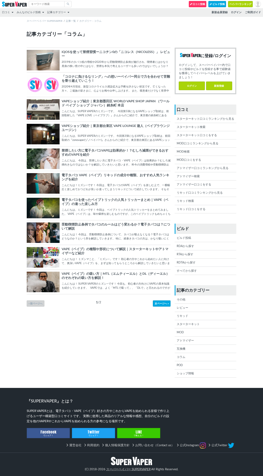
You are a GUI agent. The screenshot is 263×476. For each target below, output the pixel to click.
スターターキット (188, 324)
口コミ (6, 12)
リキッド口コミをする (191, 209)
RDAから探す (185, 246)
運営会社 (75, 445)
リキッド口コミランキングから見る (200, 192)
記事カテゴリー (56, 12)
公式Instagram (190, 445)
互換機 (181, 348)
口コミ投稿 (198, 4)
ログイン (192, 86)
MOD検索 (183, 151)
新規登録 (219, 86)
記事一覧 (71, 21)
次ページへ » (162, 303)
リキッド (182, 316)
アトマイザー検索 (188, 176)
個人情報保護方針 (117, 445)
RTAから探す (185, 254)
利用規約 (93, 445)
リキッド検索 (185, 201)
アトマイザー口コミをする (194, 184)
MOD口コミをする (189, 160)
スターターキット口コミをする (197, 135)
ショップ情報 (185, 373)
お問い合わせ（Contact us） (154, 445)
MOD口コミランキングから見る (197, 143)
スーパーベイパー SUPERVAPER (44, 21)
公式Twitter (219, 445)
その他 (181, 299)
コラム (181, 357)
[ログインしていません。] (258, 4)
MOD (180, 332)
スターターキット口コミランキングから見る (205, 118)
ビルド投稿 (218, 4)
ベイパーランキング (240, 4)
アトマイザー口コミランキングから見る (202, 168)
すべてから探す (187, 270)
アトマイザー (185, 340)
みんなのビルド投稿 (29, 12)
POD (180, 365)
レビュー (182, 307)
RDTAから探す (186, 262)
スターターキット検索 (191, 127)
